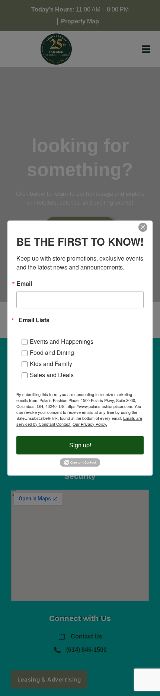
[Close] (142, 227)
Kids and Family (51, 363)
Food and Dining (52, 352)
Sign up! (80, 445)
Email (24, 284)
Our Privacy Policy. (90, 424)
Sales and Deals (52, 374)
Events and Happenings (61, 341)
